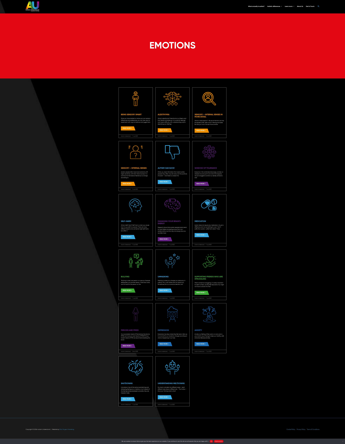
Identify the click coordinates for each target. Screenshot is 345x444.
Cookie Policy (291, 429)
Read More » (127, 128)
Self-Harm (126, 221)
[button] (281, 6)
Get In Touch (310, 6)
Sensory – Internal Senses (134, 168)
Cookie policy (219, 441)
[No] (343, 441)
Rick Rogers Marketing (67, 429)
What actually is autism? (256, 6)
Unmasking (163, 277)
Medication (200, 221)
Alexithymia (163, 115)
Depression (163, 330)
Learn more (288, 6)
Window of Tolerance (206, 168)
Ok (211, 441)
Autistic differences (273, 6)
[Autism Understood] (32, 6)
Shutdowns (127, 383)
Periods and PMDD (130, 330)
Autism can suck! (166, 168)
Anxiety (198, 330)
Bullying (125, 277)
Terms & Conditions (313, 429)
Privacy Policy (301, 429)
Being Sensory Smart (131, 115)
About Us (300, 6)
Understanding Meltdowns (171, 383)
